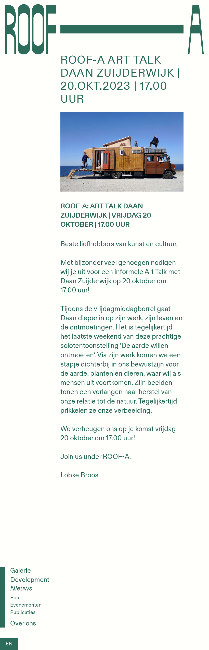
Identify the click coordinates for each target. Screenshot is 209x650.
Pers (15, 598)
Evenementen (26, 605)
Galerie (20, 571)
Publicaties (23, 612)
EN (9, 644)
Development (29, 580)
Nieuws (21, 588)
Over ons (23, 624)
